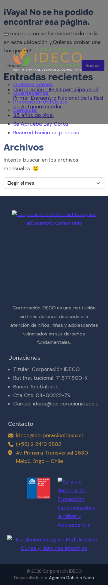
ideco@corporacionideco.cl (49, 435)
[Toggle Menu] (6, 35)
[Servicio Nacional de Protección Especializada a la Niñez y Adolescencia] (79, 503)
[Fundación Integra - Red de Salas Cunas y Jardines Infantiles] (54, 541)
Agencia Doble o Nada (71, 578)
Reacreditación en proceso (46, 132)
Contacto (25, 110)
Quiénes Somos (33, 84)
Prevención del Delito (40, 101)
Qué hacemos (31, 93)
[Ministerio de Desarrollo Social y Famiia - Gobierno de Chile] (28, 488)
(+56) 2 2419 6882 (38, 444)
